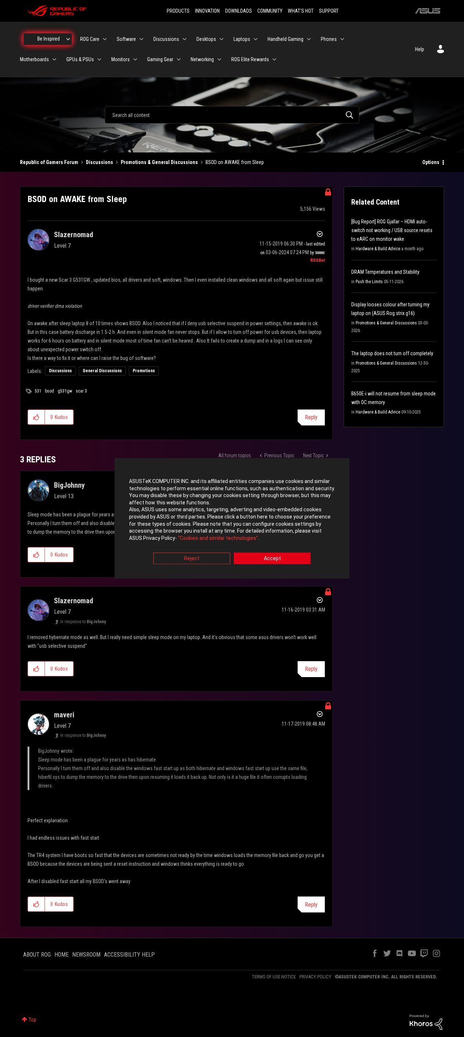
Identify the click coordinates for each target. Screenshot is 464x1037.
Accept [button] (272, 559)
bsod (49, 391)
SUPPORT (329, 11)
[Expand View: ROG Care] (104, 39)
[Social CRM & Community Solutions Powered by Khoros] (426, 1022)
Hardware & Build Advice (378, 248)
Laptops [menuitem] (241, 39)
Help (419, 49)
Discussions (99, 162)
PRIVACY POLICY (315, 976)
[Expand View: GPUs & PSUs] (99, 59)
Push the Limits (369, 281)
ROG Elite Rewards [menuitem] (250, 59)
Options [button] (430, 162)
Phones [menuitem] (329, 39)
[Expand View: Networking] (219, 59)
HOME (61, 954)
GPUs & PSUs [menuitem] (80, 59)
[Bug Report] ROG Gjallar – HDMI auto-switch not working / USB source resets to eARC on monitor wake (391, 230)
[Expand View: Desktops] (221, 39)
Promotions (144, 370)
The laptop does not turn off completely (392, 353)
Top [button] (32, 1020)
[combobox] (232, 114)
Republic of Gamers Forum (49, 162)
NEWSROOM (86, 954)
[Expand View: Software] (141, 39)
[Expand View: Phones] (342, 39)
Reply (311, 417)
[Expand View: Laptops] (255, 39)
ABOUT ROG (37, 954)
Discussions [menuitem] (166, 39)
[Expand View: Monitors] (135, 59)
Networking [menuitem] (202, 59)
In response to (83, 621)
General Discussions (102, 370)
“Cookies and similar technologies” (218, 538)
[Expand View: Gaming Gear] (178, 59)
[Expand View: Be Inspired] (68, 39)
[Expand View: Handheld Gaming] (308, 39)
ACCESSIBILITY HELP (129, 954)
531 (38, 391)
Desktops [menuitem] (206, 39)
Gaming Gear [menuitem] (160, 59)
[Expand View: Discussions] (184, 39)
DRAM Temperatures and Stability (385, 272)
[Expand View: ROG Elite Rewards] (274, 59)
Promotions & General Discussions (159, 162)
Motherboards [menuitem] (34, 59)
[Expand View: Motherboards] (54, 59)
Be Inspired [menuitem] (48, 39)
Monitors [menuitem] (120, 59)
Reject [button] (191, 559)
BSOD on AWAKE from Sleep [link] (235, 162)
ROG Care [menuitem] (89, 39)
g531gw (65, 391)
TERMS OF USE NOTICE (274, 976)
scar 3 (81, 391)
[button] (36, 417)
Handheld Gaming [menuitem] (285, 39)
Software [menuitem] (126, 39)
